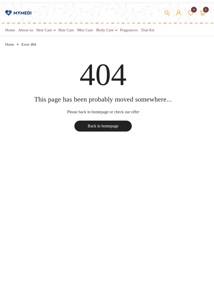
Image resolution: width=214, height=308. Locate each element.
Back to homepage (103, 126)
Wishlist (194, 9)
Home (9, 44)
